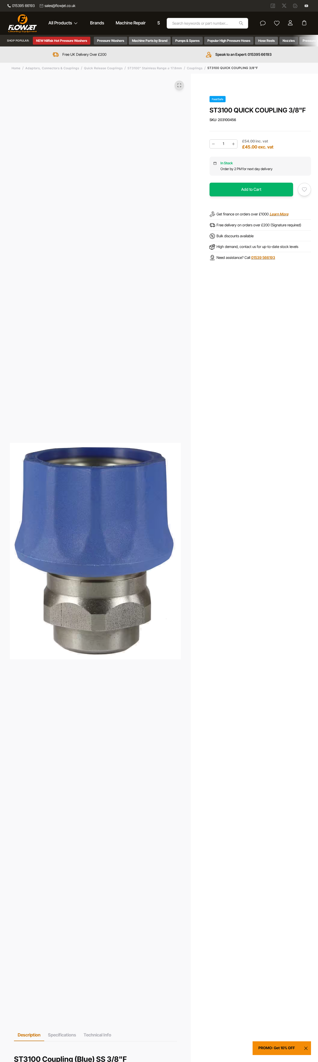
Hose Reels (266, 41)
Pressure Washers (110, 41)
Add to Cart (251, 189)
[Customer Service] (263, 23)
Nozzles (289, 41)
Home (16, 68)
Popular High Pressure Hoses (228, 41)
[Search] (241, 23)
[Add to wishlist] (304, 189)
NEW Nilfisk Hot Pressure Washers (61, 41)
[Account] (290, 23)
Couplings (195, 68)
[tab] (29, 1035)
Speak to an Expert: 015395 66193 (243, 54)
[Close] (306, 1048)
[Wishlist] (277, 23)
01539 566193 (263, 257)
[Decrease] (213, 143)
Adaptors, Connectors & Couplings (52, 68)
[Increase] (233, 143)
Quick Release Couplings (103, 68)
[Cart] (304, 23)
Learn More (279, 214)
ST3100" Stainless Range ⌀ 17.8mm (155, 68)
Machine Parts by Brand (149, 41)
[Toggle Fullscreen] (179, 85)
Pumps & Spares (187, 41)
